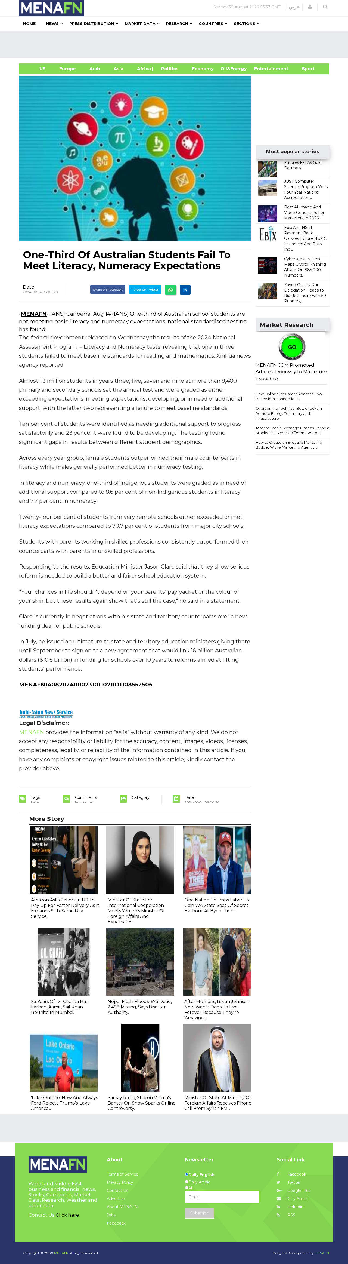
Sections (244, 23)
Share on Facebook (108, 289)
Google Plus (298, 1190)
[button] (310, 7)
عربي (294, 7)
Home (29, 23)
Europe (67, 68)
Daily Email (296, 1198)
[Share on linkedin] (185, 290)
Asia (118, 68)
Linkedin (294, 1206)
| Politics (168, 68)
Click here (67, 1215)
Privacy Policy (120, 1182)
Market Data (140, 23)
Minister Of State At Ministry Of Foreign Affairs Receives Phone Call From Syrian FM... (217, 1103)
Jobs (111, 1215)
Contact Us (117, 1190)
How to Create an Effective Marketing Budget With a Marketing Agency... (289, 445)
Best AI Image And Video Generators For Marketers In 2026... (304, 212)
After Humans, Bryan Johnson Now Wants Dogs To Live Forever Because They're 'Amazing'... (217, 1009)
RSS (290, 1215)
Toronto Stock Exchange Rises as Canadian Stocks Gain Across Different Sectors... (293, 430)
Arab (95, 68)
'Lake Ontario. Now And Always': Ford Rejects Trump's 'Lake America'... (65, 1103)
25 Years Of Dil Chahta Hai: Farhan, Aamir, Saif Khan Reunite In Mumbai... (59, 1007)
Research (177, 23)
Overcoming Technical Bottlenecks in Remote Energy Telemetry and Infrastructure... (289, 413)
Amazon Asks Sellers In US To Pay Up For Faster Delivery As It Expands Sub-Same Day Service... (65, 908)
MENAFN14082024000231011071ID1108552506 (86, 684)
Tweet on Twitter (145, 289)
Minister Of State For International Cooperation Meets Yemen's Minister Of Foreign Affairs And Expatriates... (136, 910)
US (35, 68)
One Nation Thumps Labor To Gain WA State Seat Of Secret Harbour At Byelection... (216, 905)
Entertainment (263, 68)
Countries (211, 23)
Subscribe (199, 1213)
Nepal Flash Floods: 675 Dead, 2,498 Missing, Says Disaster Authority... (140, 1007)
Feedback (116, 1223)
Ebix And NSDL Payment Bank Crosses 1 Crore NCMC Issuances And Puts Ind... (305, 238)
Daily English (201, 1174)
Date (28, 287)
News (52, 23)
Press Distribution (91, 23)
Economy (202, 68)
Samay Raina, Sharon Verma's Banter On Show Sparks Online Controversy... (142, 1103)
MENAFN (34, 314)
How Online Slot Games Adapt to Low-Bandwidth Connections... (289, 396)
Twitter (293, 1182)
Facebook (296, 1174)
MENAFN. (61, 1253)
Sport (305, 68)
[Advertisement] (176, 44)
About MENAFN (122, 1206)
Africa (143, 68)
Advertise (116, 1198)
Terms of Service (122, 1174)
